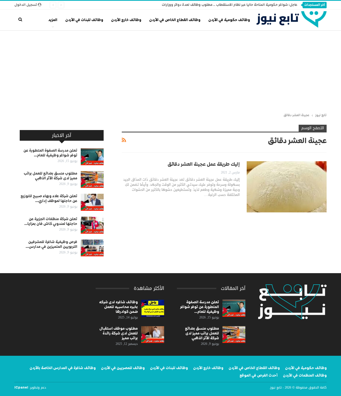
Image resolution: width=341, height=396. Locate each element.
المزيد (52, 20)
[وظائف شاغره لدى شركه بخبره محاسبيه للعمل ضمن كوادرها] (152, 308)
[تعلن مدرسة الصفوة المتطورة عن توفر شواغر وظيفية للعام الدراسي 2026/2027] (92, 156)
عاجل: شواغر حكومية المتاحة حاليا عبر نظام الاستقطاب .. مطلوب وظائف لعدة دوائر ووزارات (229, 5)
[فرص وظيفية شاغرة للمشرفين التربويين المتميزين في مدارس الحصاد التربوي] (92, 248)
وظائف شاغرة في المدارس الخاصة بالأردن (63, 368)
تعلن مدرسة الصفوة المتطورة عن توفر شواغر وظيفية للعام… (199, 307)
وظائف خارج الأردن (126, 20)
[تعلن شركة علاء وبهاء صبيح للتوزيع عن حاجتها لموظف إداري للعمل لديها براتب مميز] (92, 202)
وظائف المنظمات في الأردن (305, 375)
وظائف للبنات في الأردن (84, 20)
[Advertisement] (170, 70)
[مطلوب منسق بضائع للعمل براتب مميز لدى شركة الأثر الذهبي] (92, 179)
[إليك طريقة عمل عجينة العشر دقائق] (287, 186)
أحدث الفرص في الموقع (258, 375)
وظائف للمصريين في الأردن (123, 368)
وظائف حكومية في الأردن (229, 20)
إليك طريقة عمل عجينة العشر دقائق (204, 164)
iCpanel (21, 387)
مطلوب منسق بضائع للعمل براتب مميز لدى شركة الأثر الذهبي (202, 333)
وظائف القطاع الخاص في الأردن (174, 20)
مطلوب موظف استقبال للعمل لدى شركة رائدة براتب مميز (118, 333)
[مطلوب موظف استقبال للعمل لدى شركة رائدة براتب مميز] (152, 334)
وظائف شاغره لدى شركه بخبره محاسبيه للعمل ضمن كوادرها (118, 307)
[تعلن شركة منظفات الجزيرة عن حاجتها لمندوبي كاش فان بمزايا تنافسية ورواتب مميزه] (92, 225)
